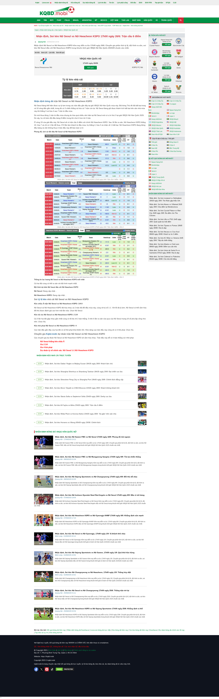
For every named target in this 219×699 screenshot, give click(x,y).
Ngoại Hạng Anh (175, 110)
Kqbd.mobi (51, 334)
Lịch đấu (52, 52)
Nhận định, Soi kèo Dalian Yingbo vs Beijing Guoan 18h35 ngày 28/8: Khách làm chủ (79, 364)
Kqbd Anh (126, 26)
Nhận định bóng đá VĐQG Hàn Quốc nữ (55, 432)
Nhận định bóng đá (61, 3)
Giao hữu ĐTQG (157, 134)
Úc (157, 20)
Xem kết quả (60, 52)
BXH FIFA (148, 3)
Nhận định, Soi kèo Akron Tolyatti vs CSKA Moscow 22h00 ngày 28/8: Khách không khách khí (82, 388)
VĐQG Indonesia (175, 131)
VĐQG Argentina (157, 122)
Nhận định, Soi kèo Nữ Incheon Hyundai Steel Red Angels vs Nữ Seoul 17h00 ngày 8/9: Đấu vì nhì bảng (99, 495)
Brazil (76, 20)
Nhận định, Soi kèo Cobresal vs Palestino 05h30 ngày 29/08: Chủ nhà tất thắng (164, 258)
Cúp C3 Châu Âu (157, 104)
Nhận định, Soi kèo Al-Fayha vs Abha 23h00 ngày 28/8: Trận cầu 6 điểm (74, 405)
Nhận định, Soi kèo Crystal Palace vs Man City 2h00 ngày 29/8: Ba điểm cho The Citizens (165, 213)
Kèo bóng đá (75, 3)
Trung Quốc (166, 20)
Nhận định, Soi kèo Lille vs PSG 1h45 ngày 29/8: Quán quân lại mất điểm (165, 220)
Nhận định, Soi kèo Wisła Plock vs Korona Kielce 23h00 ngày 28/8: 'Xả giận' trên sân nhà (80, 414)
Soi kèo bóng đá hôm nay (138, 630)
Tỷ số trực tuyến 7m (45, 26)
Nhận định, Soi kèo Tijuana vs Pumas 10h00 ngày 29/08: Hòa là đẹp (165, 227)
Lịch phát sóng (122, 3)
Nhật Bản (136, 20)
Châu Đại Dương (175, 151)
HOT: (36, 26)
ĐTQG (168, 3)
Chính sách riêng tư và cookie (85, 650)
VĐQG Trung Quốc (157, 177)
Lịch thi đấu (102, 3)
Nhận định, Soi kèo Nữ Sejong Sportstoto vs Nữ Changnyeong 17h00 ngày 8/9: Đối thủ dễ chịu (96, 477)
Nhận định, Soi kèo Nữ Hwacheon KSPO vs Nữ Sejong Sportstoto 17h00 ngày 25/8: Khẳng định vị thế (99, 609)
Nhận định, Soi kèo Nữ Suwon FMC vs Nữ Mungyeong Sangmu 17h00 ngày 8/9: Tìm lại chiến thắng (98, 457)
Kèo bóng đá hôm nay (120, 630)
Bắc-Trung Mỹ (174, 148)
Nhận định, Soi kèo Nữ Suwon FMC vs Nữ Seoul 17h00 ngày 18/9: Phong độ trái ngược (92, 437)
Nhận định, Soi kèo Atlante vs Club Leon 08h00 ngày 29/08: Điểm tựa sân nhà (164, 245)
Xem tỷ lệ (44, 52)
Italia (67, 20)
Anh (38, 20)
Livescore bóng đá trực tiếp (100, 630)
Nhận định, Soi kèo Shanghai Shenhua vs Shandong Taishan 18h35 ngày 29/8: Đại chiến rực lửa (83, 372)
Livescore (46, 3)
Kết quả (90, 68)
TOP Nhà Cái (116, 26)
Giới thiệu (52, 650)
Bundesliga (155, 113)
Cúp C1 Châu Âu (157, 101)
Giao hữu (154, 154)
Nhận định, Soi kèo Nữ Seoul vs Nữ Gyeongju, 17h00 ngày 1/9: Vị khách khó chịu (90, 534)
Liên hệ (59, 650)
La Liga (172, 113)
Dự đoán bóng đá (89, 3)
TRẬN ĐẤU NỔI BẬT (158, 35)
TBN (45, 20)
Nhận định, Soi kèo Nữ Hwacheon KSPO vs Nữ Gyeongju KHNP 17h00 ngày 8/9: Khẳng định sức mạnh (99, 515)
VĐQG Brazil (173, 119)
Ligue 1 (172, 116)
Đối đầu (133, 3)
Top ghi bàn (159, 3)
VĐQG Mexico (156, 125)
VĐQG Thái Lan (156, 131)
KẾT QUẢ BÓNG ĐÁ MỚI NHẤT (162, 158)
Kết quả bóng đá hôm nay (56, 630)
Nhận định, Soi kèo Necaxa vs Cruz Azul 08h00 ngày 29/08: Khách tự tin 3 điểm (164, 233)
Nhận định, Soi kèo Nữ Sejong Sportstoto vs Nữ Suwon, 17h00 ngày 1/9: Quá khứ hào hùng (94, 553)
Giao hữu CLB (174, 134)
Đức (52, 20)
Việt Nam (114, 20)
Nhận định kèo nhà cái (72, 26)
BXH (140, 3)
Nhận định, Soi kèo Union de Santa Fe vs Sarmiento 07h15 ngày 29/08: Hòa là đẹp (164, 251)
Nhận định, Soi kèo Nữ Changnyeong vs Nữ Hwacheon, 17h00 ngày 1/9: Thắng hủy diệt (93, 572)
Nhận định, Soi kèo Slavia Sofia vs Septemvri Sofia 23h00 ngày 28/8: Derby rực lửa (78, 396)
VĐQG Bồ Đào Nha (158, 189)
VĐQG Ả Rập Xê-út (158, 180)
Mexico (104, 20)
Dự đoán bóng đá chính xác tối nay (172, 630)
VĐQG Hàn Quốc (157, 128)
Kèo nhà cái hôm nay (89, 26)
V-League (172, 104)
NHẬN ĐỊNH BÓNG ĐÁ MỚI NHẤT (161, 194)
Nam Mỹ (154, 148)
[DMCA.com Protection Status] (64, 669)
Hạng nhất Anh (156, 119)
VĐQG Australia (174, 128)
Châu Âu (154, 145)
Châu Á (172, 145)
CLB (174, 3)
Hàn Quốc (148, 20)
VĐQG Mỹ (172, 122)
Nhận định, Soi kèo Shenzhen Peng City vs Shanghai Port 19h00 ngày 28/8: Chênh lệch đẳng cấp (84, 380)
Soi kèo (37, 52)
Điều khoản (68, 650)
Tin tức (111, 3)
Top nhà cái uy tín (41, 633)
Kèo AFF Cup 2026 (104, 26)
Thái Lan (125, 20)
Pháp (59, 20)
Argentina (87, 20)
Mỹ (96, 20)
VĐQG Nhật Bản (175, 125)
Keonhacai (153, 630)
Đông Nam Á (173, 142)
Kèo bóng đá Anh (137, 26)
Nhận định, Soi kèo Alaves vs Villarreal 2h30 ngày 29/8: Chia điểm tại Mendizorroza (165, 205)
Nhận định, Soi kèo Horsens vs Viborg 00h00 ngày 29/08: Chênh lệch (73, 422)
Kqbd (37, 3)
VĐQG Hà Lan (156, 186)
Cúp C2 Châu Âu (175, 101)
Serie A (153, 116)
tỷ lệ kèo (42, 299)
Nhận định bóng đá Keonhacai (78, 630)
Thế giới (154, 142)
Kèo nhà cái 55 (58, 26)
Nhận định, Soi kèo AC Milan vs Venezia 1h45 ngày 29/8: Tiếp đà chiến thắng (166, 239)
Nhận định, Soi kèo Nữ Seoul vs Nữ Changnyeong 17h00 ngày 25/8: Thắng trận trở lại (92, 590)
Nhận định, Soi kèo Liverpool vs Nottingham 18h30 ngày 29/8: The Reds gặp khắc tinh (165, 199)
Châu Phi (154, 151)
